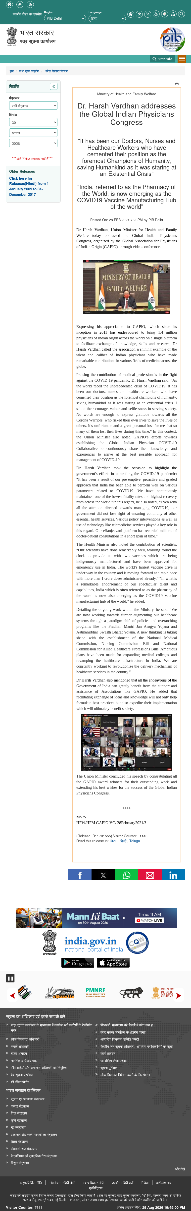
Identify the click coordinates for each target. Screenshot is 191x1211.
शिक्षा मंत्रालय (19, 1141)
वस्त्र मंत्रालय (20, 1105)
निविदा (144, 1182)
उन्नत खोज (164, 58)
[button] (156, 13)
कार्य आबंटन (107, 1053)
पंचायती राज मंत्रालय (24, 1148)
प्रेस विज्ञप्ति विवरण (56, 71)
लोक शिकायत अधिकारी (25, 1039)
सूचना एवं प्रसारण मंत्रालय (28, 1098)
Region (48, 12)
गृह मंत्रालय (18, 1127)
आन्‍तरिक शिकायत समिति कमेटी (119, 1039)
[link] (96, 916)
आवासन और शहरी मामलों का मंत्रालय (34, 1134)
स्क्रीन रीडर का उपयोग (27, 13)
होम (12, 71)
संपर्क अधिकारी (20, 1046)
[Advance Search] (182, 13)
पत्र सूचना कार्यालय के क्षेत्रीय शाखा (122, 1032)
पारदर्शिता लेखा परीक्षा (113, 1060)
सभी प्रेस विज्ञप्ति (29, 71)
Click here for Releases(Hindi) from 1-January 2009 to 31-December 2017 (29, 186)
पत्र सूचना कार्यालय (37, 41)
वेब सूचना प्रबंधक (22, 1074)
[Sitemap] (173, 13)
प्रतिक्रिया (95, 1188)
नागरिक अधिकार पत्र (24, 1060)
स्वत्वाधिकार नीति (93, 1182)
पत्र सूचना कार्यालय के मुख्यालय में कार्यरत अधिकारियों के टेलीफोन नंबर (51, 1027)
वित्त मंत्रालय (19, 1112)
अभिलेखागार (163, 1182)
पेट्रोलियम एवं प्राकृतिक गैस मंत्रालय (34, 1155)
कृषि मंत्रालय (19, 1120)
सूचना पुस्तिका (109, 1067)
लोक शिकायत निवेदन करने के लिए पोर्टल (125, 1074)
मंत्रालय (14, 98)
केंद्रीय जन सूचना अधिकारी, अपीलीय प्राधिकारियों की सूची (136, 1046)
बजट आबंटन (19, 1053)
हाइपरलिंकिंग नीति (31, 1182)
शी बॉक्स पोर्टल (20, 1081)
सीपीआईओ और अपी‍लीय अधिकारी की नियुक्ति (39, 1067)
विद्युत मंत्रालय (20, 1162)
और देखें (180, 1168)
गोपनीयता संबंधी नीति (62, 1182)
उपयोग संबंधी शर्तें (122, 1182)
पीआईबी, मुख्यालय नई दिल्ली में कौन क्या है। (127, 1024)
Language (95, 12)
